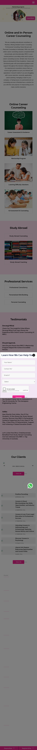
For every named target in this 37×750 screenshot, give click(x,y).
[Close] (33, 355)
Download (19, 397)
